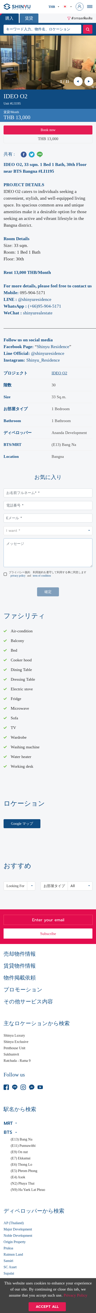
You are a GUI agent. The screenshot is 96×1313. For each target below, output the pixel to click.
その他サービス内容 (28, 1001)
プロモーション (23, 989)
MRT (8, 1123)
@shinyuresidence (34, 299)
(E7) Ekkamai (20, 1158)
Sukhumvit (11, 1054)
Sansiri (8, 1261)
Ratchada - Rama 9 (17, 1060)
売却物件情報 (20, 954)
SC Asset (10, 1267)
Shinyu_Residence (43, 360)
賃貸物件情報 (20, 966)
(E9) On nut (19, 1152)
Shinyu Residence (53, 346)
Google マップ (22, 823)
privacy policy (17, 575)
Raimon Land (13, 1254)
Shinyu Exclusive (16, 1042)
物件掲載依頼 (20, 977)
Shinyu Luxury (14, 1035)
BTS (8, 1132)
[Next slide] (88, 81)
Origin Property (15, 1242)
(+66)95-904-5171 (44, 306)
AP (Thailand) (14, 1223)
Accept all (47, 1306)
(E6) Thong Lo (21, 1164)
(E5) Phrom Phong (24, 1171)
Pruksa (8, 1248)
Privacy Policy (75, 1295)
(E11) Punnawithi (23, 1145)
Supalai (9, 1273)
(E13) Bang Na (21, 1139)
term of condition (42, 575)
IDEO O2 (59, 373)
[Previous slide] (78, 81)
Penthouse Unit (14, 1048)
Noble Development (18, 1235)
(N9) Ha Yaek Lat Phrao (28, 1190)
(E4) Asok (18, 1177)
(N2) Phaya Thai (22, 1183)
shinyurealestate (37, 312)
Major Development (18, 1229)
